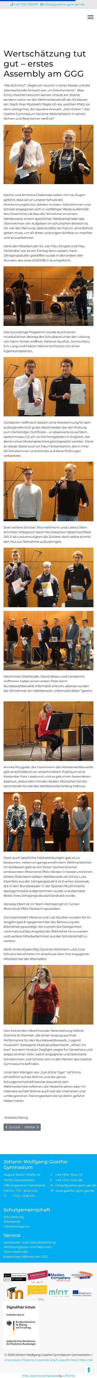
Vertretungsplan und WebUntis (28, 1247)
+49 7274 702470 (26, 4)
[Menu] (90, 17)
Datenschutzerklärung (39, 1360)
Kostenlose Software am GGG (26, 1256)
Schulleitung (14, 1217)
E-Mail (72, 1360)
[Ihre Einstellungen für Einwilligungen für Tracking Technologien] (88, 1369)
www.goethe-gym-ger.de (74, 1190)
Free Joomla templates (40, 1376)
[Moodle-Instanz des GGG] (15, 1293)
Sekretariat (12, 1221)
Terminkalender (16, 1251)
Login (61, 1360)
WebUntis (86, 1360)
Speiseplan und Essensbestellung (30, 1242)
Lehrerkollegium (17, 1226)
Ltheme (69, 1376)
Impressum (12, 1360)
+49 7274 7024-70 (69, 1175)
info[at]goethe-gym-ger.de (64, 4)
